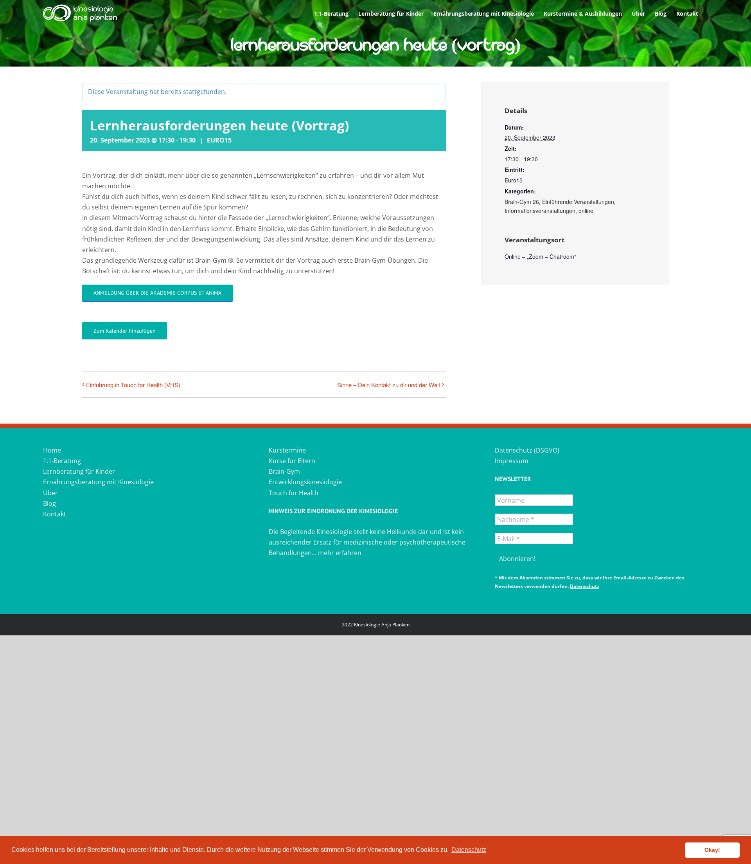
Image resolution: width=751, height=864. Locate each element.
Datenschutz (584, 586)
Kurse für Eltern (292, 460)
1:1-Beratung (62, 460)
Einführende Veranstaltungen (578, 202)
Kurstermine (287, 450)
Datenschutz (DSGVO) (527, 450)
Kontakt (54, 514)
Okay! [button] (712, 850)
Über (50, 493)
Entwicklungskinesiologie (305, 482)
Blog (49, 503)
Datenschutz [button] (468, 849)
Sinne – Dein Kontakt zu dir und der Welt (388, 385)
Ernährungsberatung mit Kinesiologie (98, 482)
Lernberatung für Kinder (79, 471)
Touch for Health (293, 493)
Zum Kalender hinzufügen (124, 330)
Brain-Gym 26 (522, 202)
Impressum (511, 460)
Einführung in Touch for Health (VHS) (133, 385)
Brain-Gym (284, 471)
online (586, 211)
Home (52, 450)
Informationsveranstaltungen (540, 211)
